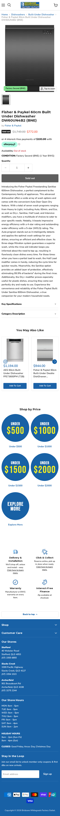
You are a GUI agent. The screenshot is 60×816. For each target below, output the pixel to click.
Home (5, 14)
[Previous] (5, 361)
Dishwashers (18, 14)
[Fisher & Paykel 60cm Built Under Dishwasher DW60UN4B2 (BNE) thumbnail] (6, 100)
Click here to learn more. (15, 571)
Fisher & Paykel (13, 125)
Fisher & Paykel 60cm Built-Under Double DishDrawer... (44, 373)
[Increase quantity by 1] (28, 168)
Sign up (47, 774)
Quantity (6, 161)
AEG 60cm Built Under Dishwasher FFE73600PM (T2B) (13, 373)
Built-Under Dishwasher (41, 14)
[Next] (54, 361)
